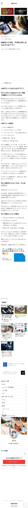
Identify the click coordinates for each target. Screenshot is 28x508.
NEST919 (14, 3)
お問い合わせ (20, 500)
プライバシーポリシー (13, 500)
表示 (9, 83)
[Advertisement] (14, 65)
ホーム (6, 500)
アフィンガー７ (13, 462)
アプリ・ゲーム (5, 298)
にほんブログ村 (11, 415)
